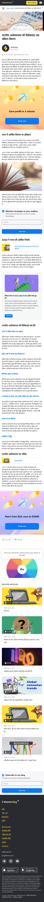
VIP (6, 813)
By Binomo (14, 47)
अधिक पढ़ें (8, 316)
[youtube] (17, 861)
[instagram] (10, 861)
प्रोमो (3, 821)
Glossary (5, 846)
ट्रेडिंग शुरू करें (6, 834)
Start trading (32, 3)
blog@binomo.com (8, 856)
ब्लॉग (3, 809)
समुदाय (4, 842)
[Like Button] (3, 539)
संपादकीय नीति (6, 838)
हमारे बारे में (5, 817)
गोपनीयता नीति (6, 831)
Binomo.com (6, 827)
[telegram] (4, 861)
